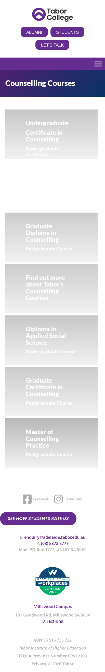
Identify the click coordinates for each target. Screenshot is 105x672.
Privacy (39, 664)
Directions (52, 621)
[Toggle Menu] (98, 64)
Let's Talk (52, 45)
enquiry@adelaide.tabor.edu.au (54, 537)
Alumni (34, 32)
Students (67, 32)
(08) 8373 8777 (55, 543)
